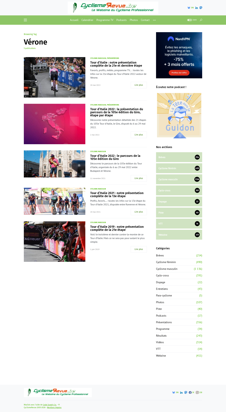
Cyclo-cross (162, 275)
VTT (158, 349)
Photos (160, 302)
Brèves (160, 255)
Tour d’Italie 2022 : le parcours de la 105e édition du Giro (115, 157)
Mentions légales (54, 407)
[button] (25, 20)
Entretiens (162, 289)
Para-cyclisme (164, 295)
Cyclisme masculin (98, 58)
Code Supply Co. (50, 405)
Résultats (161, 335)
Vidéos (160, 342)
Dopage (160, 282)
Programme (162, 329)
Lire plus (139, 85)
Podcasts (161, 315)
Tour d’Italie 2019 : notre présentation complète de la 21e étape (117, 228)
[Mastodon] (200, 7)
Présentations (113, 58)
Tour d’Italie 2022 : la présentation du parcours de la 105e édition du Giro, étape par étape (116, 112)
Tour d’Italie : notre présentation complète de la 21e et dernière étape (116, 64)
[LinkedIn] (196, 7)
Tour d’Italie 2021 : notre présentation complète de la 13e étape (117, 194)
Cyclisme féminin (166, 262)
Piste (159, 309)
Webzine (161, 355)
